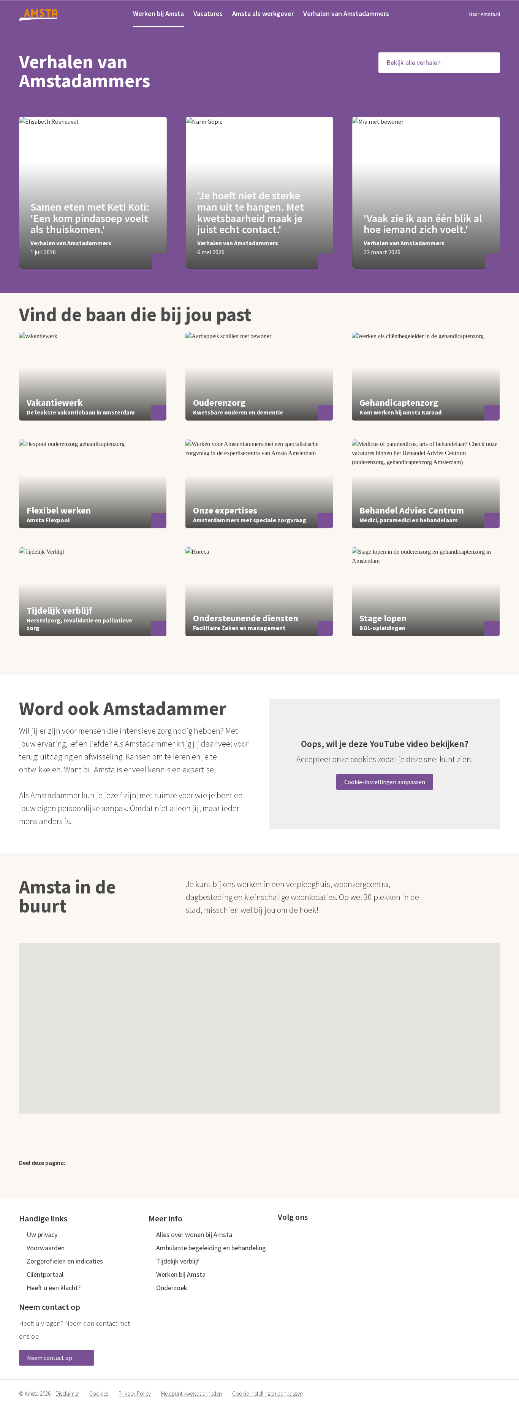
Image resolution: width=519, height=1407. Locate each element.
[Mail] (128, 1162)
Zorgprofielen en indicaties (65, 1261)
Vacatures (208, 13)
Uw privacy (42, 1234)
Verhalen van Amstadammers (346, 13)
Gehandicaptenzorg (398, 402)
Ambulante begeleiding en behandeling (211, 1247)
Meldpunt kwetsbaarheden (191, 1393)
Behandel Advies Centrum (411, 510)
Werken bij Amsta (158, 13)
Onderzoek (171, 1287)
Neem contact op (50, 1357)
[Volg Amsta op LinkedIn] (306, 1234)
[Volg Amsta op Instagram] (331, 1234)
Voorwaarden (46, 1247)
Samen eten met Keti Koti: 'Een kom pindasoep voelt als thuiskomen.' (89, 218)
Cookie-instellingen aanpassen (384, 782)
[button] (275, 1014)
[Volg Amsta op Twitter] (294, 1234)
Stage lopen (383, 618)
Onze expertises (225, 510)
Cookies (98, 1393)
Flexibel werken (59, 510)
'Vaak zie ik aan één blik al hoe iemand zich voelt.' (423, 223)
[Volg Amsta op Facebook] (281, 1234)
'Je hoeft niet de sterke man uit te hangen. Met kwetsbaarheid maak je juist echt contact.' (250, 212)
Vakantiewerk (55, 402)
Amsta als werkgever (263, 13)
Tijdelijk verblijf (59, 610)
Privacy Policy (135, 1393)
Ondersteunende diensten (245, 618)
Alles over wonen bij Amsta (194, 1234)
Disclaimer (67, 1393)
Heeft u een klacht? (54, 1287)
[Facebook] (96, 1162)
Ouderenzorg (219, 402)
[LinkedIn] (112, 1162)
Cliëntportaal (45, 1274)
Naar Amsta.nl (484, 14)
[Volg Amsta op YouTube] (319, 1234)
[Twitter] (79, 1162)
